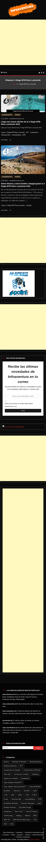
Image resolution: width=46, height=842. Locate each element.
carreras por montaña (21, 774)
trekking (18, 815)
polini (39, 803)
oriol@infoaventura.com (17, 118)
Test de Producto (31, 811)
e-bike (35, 791)
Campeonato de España (12, 770)
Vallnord (27, 815)
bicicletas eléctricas (10, 766)
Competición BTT (7, 115)
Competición (34, 132)
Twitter (13, 835)
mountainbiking (16, 135)
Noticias (17, 115)
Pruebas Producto (10, 807)
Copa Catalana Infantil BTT (13, 782)
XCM (5, 824)
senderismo (8, 811)
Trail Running (8, 815)
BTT (27, 132)
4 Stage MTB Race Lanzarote (15, 132)
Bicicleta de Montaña (19, 762)
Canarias (29, 205)
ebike (13, 795)
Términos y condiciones (23, 837)
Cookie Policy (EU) (37, 835)
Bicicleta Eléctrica (36, 762)
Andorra (6, 762)
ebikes (20, 795)
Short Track (19, 811)
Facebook (6, 835)
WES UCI (7, 820)
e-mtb (6, 795)
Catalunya (35, 774)
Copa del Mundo (35, 786)
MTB (23, 135)
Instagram (20, 835)
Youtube (27, 835)
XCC (35, 820)
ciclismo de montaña (11, 778)
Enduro (34, 795)
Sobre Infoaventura (8, 832)
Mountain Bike (5, 135)
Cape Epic (7, 774)
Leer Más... (5, 140)
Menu (5, 72)
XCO (11, 824)
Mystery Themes (34, 839)
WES (35, 815)
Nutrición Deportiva (27, 803)
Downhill (26, 791)
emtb (27, 795)
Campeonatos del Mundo (32, 770)
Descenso (17, 791)
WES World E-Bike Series (21, 820)
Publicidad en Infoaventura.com (34, 832)
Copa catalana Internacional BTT (15, 786)
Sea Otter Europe (25, 807)
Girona (6, 799)
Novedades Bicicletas (11, 803)
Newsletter (19, 832)
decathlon (7, 791)
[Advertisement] (23, 42)
